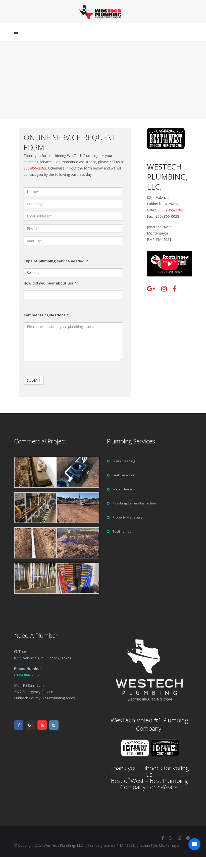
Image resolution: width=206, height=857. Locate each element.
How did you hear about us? (50, 283)
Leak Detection (124, 475)
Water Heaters (124, 489)
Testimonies (122, 531)
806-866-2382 (35, 168)
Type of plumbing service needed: (56, 261)
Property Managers (127, 517)
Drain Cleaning (124, 461)
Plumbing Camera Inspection (134, 503)
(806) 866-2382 (171, 210)
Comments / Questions (46, 315)
